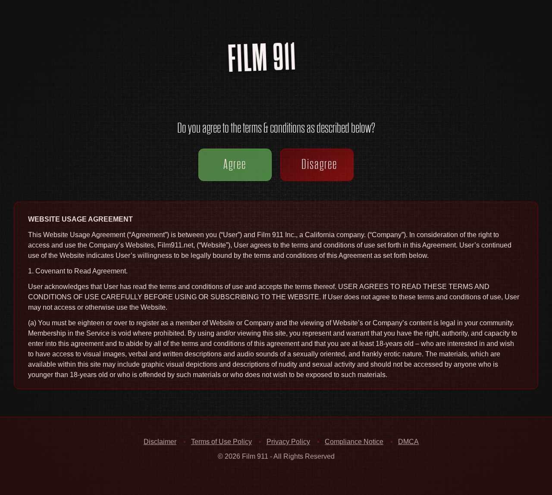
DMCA (408, 441)
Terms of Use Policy (221, 441)
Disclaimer (160, 441)
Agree (234, 164)
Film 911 (282, 70)
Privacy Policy (288, 441)
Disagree (319, 164)
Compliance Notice (354, 441)
